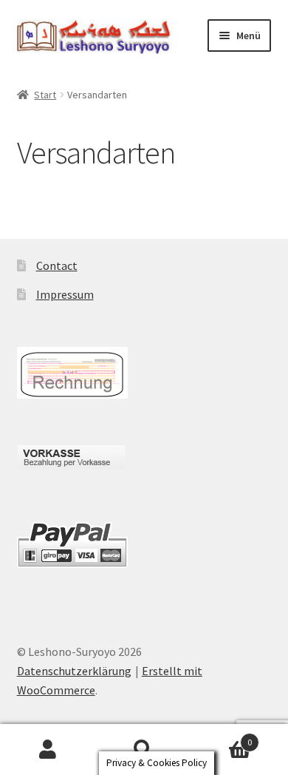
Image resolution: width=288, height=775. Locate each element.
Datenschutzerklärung (74, 670)
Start (45, 94)
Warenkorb (222, 737)
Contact (57, 265)
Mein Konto (48, 750)
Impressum (65, 294)
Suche (144, 750)
